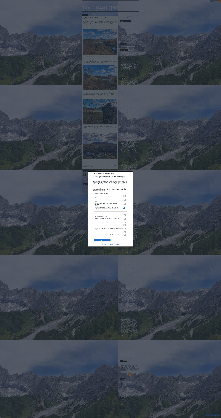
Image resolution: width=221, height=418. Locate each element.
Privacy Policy (117, 244)
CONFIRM (102, 240)
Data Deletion (104, 244)
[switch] (124, 196)
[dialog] (110, 209)
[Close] (130, 174)
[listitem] (110, 193)
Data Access (110, 244)
